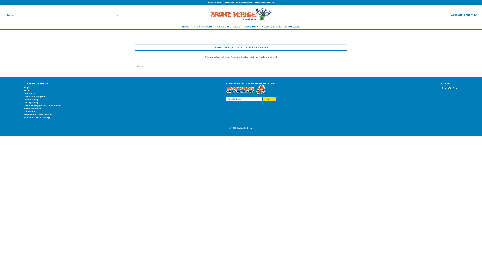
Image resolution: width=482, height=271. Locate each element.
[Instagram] (453, 88)
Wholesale (292, 27)
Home (185, 27)
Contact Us (29, 93)
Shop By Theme (203, 27)
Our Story (251, 27)
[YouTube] (449, 88)
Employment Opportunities (38, 114)
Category (223, 27)
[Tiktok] (457, 88)
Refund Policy (31, 99)
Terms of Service (32, 108)
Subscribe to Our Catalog (37, 117)
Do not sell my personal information (42, 105)
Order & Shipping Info (35, 96)
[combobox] (62, 15)
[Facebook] (442, 88)
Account (456, 15)
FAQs (26, 90)
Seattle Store (271, 27)
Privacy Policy (31, 102)
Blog (237, 27)
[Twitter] (446, 88)
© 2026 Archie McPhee (241, 128)
